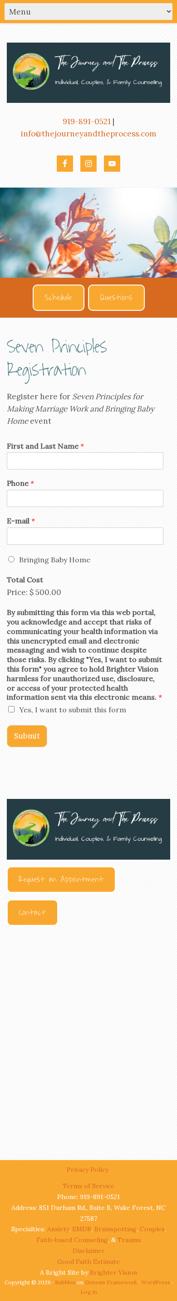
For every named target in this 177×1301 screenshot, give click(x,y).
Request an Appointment (61, 879)
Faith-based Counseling (72, 1240)
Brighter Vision (113, 1272)
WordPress (155, 1282)
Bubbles (65, 1282)
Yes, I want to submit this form (72, 709)
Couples (152, 1229)
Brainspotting (115, 1229)
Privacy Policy (88, 1170)
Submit (27, 736)
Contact (32, 912)
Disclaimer (89, 1251)
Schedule (58, 298)
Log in (88, 1291)
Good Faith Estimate (88, 1261)
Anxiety (58, 1229)
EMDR (81, 1229)
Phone (20, 483)
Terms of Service (88, 1186)
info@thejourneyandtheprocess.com (88, 134)
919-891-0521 (87, 121)
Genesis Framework (111, 1282)
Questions (116, 298)
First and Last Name (45, 445)
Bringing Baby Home (54, 559)
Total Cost (25, 579)
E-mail (21, 520)
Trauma (129, 1240)
